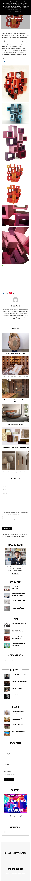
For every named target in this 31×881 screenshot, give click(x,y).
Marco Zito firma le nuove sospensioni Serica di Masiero (15, 472)
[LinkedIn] (21, 869)
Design (15, 14)
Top (16, 878)
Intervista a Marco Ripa (17, 688)
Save (11, 292)
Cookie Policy (18, 11)
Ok (10, 11)
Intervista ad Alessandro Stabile (19, 674)
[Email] (14, 293)
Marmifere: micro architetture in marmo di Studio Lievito (15, 376)
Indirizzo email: (7, 771)
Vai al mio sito (15, 573)
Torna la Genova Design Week (18, 731)
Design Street (16, 21)
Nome (5, 757)
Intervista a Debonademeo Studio (19, 681)
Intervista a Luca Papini (17, 694)
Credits (23, 873)
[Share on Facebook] (7, 293)
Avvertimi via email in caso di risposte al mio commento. (16, 517)
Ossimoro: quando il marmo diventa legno (15, 353)
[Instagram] (13, 869)
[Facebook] (9, 869)
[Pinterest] (17, 869)
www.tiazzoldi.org (6, 61)
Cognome (6, 764)
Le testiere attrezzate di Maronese (15, 424)
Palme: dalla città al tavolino (18, 724)
